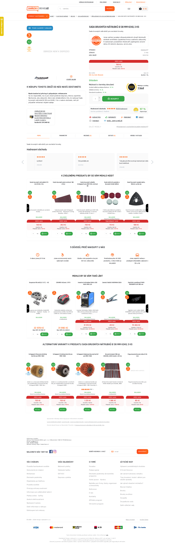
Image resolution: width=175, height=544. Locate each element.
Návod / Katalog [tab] (136, 136)
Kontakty (116, 2)
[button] (22, 162)
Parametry (63, 136)
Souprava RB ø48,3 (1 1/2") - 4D (39, 282)
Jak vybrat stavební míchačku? (131, 483)
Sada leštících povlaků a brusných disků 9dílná (112, 183)
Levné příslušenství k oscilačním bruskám (96, 422)
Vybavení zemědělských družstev (132, 466)
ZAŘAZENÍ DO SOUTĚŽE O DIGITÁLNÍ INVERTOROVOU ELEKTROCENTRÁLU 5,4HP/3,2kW (43, 115)
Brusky (73, 16)
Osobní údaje (144, 519)
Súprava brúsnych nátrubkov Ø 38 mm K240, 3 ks (89, 425)
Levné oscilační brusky (77, 422)
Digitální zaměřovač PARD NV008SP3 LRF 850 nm (136, 283)
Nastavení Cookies (34, 503)
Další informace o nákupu (36, 507)
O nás (91, 493)
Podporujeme (94, 470)
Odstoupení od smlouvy (35, 510)
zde (107, 535)
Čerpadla (123, 498)
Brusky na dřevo (126, 494)
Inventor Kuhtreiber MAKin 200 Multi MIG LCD (87, 283)
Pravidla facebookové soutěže (38, 466)
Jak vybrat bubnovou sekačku (131, 474)
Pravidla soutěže (33, 485)
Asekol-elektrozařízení (35, 499)
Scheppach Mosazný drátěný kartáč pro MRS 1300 (38, 355)
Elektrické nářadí (62, 16)
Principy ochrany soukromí (37, 488)
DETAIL (37, 409)
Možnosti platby (64, 466)
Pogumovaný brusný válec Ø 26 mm (137, 355)
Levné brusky (65, 422)
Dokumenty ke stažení (35, 470)
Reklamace (31, 474)
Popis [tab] (39, 136)
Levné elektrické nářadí (54, 422)
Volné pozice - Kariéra (97, 480)
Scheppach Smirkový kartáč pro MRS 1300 (62, 355)
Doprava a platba (64, 477)
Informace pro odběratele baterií (39, 492)
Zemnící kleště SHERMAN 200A (112, 282)
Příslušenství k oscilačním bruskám (103, 16)
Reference (93, 489)
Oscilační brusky (83, 16)
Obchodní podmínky (34, 477)
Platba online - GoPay (35, 496)
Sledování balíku (64, 470)
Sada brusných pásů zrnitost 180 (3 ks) (63, 183)
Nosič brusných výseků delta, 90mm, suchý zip (136, 183)
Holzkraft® (144, 50)
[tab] (87, 135)
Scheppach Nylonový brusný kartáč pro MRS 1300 (87, 355)
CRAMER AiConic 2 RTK (63, 282)
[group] (39, 208)
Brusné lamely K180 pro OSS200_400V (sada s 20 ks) (112, 355)
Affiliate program (95, 500)
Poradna (92, 466)
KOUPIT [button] (45, 233)
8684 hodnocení (121, 109)
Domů (52, 16)
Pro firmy (103, 2)
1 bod (141, 88)
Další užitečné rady (127, 505)
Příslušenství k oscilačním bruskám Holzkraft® (132, 127)
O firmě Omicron (126, 470)
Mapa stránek (130, 519)
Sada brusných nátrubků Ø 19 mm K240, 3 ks (39, 183)
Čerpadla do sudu (126, 502)
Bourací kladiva (126, 487)
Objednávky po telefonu (36, 481)
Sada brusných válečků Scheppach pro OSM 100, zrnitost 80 (87, 184)
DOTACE (61, 474)
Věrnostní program (86, 2)
